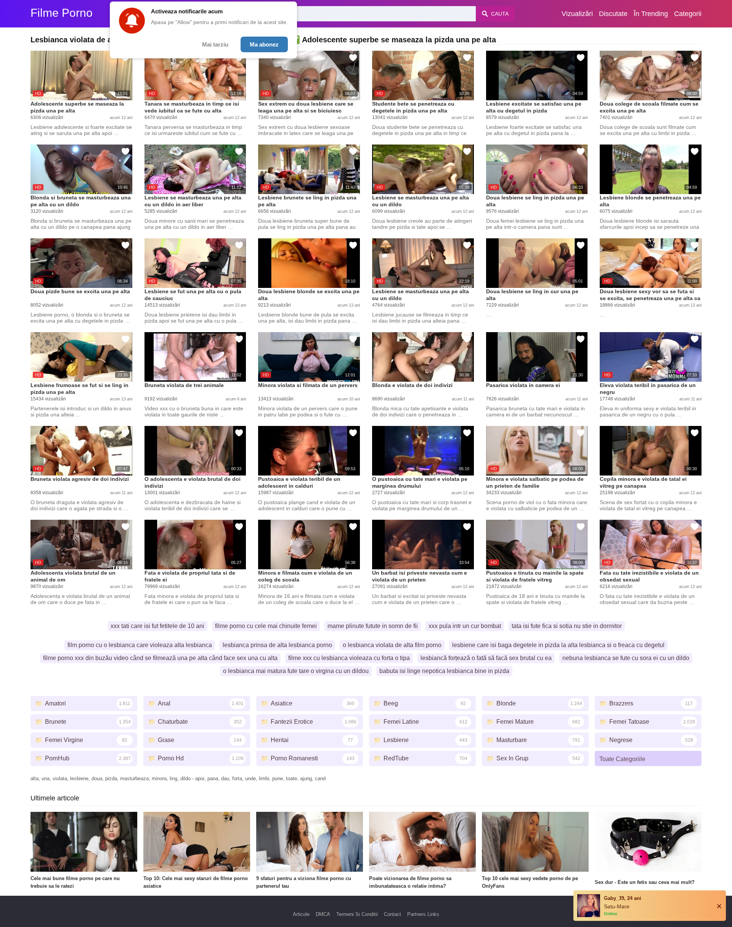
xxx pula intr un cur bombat (465, 626)
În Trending (651, 14)
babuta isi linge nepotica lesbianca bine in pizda (444, 671)
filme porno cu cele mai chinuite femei (266, 626)
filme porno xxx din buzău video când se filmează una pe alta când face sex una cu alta (160, 658)
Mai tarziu (215, 44)
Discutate (613, 14)
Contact (392, 914)
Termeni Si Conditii (357, 914)
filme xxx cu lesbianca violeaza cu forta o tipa (349, 658)
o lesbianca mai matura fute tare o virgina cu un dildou (296, 671)
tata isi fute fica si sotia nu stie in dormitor (567, 626)
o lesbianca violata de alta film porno (392, 645)
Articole (301, 914)
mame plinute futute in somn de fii (372, 626)
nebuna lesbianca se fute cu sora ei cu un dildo (625, 658)
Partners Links (423, 914)
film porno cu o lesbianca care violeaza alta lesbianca (139, 645)
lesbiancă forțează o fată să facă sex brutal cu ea (486, 658)
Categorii (688, 14)
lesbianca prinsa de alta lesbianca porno (277, 645)
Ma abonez (264, 44)
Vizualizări (577, 14)
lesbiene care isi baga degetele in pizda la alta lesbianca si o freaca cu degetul (558, 645)
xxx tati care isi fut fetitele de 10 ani (157, 626)
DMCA (323, 914)
